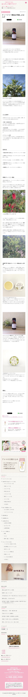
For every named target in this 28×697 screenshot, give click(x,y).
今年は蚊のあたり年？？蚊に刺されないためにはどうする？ (14, 595)
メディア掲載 (5, 531)
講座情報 (4, 515)
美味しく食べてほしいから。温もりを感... (10, 622)
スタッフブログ (6, 415)
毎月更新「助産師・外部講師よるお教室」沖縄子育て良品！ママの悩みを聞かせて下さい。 (14, 602)
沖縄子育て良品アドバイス (8, 481)
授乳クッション (7, 496)
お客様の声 (5, 521)
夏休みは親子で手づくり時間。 (8, 590)
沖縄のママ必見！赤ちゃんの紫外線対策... (10, 619)
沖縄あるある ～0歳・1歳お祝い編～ (10, 610)
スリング (6, 499)
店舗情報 (4, 518)
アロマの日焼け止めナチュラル (15, 421)
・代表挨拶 (3, 651)
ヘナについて (6, 493)
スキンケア (6, 488)
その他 (5, 504)
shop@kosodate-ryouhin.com (15, 680)
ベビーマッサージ (6, 478)
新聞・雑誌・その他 (8, 538)
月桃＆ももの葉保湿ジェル (14, 427)
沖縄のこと (6, 554)
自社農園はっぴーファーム (9, 546)
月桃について (6, 486)
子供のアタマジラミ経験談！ (8, 613)
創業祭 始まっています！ (7, 592)
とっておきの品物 (7, 556)
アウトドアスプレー (8, 483)
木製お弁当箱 (6, 501)
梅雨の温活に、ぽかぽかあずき (8, 598)
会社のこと (6, 549)
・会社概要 (3, 650)
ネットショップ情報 (8, 551)
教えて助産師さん (6, 507)
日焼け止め (6, 491)
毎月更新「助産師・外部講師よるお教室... (10, 616)
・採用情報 (3, 653)
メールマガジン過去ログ (9, 543)
